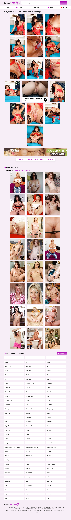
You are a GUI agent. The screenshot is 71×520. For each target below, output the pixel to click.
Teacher (28, 489)
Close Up (49, 383)
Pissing (7, 460)
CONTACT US (48, 518)
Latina (27, 434)
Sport (6, 485)
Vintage (49, 498)
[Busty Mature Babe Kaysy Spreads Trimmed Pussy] (17, 271)
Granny (49, 417)
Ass (27, 362)
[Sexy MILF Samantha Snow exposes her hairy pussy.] (52, 293)
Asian (6, 362)
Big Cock (28, 370)
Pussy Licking (51, 464)
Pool (27, 460)
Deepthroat (50, 392)
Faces (27, 400)
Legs (6, 438)
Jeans (27, 430)
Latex (48, 434)
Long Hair (7, 443)
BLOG (21, 518)
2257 (42, 518)
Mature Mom (50, 443)
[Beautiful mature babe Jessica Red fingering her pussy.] (52, 227)
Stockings (50, 485)
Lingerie (49, 438)
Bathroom (28, 366)
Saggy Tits (50, 468)
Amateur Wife (30, 358)
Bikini (6, 375)
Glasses (28, 413)
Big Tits (49, 370)
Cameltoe (49, 379)
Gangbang (50, 409)
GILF (6, 417)
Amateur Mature (9, 358)
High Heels (8, 426)
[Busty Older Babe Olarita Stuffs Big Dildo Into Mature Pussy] (35, 271)
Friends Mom (29, 409)
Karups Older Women (21, 170)
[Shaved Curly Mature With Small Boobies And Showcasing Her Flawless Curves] (35, 249)
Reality (7, 468)
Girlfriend (7, 413)
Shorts (7, 477)
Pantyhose (29, 455)
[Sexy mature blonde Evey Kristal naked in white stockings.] (52, 271)
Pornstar (49, 460)
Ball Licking (8, 366)
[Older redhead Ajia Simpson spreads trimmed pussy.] (52, 182)
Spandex (49, 481)
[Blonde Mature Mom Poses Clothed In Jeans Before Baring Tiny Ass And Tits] (17, 182)
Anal (48, 358)
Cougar (49, 387)
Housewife (50, 426)
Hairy (6, 421)
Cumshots (29, 392)
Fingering (49, 404)
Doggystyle (8, 396)
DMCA (38, 518)
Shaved (49, 472)
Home (7, 7)
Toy (27, 494)
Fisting (7, 409)
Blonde (49, 375)
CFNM (6, 383)
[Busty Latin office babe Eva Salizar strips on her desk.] (17, 316)
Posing (7, 464)
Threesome (50, 489)
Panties (7, 455)
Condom (7, 387)
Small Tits (7, 481)
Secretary (7, 472)
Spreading (29, 485)
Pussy (27, 464)
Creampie (7, 392)
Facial (48, 400)
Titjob (6, 494)
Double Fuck (29, 396)
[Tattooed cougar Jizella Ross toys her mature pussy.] (52, 316)
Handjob (28, 421)
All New (20, 7)
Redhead (28, 468)
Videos (51, 7)
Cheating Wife (30, 383)
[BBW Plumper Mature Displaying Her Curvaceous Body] (52, 204)
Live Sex (64, 7)
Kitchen (7, 434)
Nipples (28, 451)
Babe (48, 362)
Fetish (27, 404)
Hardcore (49, 421)
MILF (6, 451)
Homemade (29, 426)
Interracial (7, 430)
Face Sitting (8, 400)
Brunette (28, 379)
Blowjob (7, 379)
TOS (24, 518)
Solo (27, 481)
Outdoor (49, 451)
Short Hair (29, 472)
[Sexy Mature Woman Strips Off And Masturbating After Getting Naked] (35, 293)
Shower (28, 477)
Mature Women (51, 447)
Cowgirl (28, 387)
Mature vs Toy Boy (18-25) (12, 447)
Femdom (7, 404)
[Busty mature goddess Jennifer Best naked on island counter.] (35, 338)
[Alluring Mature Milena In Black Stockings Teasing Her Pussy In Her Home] (17, 249)
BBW (48, 366)
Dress (48, 396)
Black (27, 375)
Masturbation (30, 443)
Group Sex (50, 413)
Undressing (50, 494)
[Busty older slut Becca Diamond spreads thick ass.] (17, 204)
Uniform (7, 498)
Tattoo (6, 489)
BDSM (6, 370)
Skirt (48, 477)
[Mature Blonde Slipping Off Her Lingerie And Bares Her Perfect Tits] (35, 227)
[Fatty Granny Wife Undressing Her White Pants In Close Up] (35, 182)
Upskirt (28, 498)
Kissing (49, 430)
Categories (35, 7)
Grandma (28, 417)
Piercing (49, 455)
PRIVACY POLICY (31, 518)
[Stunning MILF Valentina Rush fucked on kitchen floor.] (52, 338)
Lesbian (28, 438)
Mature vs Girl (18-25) (32, 447)
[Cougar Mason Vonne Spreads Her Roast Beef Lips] (17, 293)
